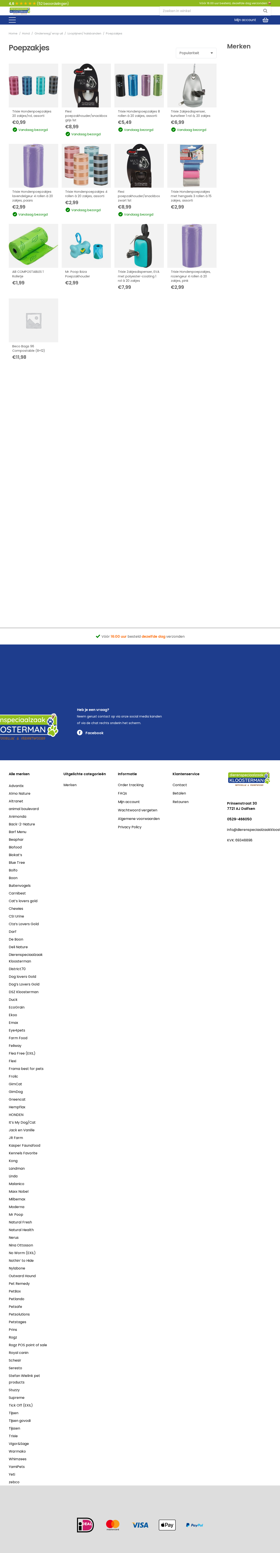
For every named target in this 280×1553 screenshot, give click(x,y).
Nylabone (17, 1268)
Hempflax (17, 1107)
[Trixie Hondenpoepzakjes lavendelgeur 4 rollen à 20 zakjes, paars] (33, 166)
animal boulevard (24, 808)
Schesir (15, 1360)
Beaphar (16, 839)
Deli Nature (18, 947)
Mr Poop (16, 1214)
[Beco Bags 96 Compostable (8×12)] (33, 320)
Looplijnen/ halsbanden (84, 33)
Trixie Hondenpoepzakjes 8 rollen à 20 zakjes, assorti (139, 113)
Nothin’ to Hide (21, 1260)
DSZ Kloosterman (23, 991)
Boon (13, 877)
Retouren (181, 801)
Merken (70, 784)
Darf (12, 931)
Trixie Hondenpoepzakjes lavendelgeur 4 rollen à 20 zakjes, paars (32, 196)
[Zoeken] (265, 11)
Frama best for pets (26, 1068)
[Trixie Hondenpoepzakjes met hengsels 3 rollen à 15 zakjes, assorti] (192, 166)
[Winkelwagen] (265, 20)
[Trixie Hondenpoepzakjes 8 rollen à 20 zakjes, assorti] (139, 85)
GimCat (15, 1084)
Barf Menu (17, 831)
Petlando (16, 1298)
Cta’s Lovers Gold (24, 923)
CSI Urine (16, 916)
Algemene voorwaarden (139, 818)
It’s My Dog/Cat (22, 1122)
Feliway (15, 1045)
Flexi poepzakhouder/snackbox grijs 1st (86, 115)
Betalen (179, 793)
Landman (17, 1168)
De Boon (16, 939)
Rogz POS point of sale (28, 1345)
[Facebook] (229, 850)
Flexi (12, 1061)
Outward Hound (22, 1275)
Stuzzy (14, 1389)
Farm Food (18, 1038)
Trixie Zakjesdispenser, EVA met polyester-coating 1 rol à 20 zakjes (138, 276)
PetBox (15, 1291)
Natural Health (21, 1229)
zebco (14, 1482)
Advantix (16, 785)
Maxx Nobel (18, 1191)
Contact (180, 784)
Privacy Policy (130, 827)
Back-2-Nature (22, 824)
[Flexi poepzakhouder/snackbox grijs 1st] (86, 85)
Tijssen (14, 1428)
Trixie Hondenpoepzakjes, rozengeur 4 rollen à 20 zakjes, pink (191, 276)
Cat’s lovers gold (23, 900)
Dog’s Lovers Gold (24, 984)
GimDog (16, 1091)
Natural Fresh (20, 1222)
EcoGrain (16, 1007)
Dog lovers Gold (22, 976)
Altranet (16, 801)
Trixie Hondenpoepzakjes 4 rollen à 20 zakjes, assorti (86, 193)
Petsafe (15, 1306)
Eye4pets (17, 1030)
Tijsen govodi (20, 1420)
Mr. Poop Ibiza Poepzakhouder (77, 274)
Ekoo (13, 1014)
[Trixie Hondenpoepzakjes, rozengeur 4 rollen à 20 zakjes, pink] (192, 246)
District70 (17, 968)
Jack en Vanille (22, 1130)
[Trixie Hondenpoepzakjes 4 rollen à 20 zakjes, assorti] (86, 166)
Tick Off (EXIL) (21, 1405)
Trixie (13, 1436)
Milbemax (17, 1199)
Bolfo (13, 870)
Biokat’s (15, 854)
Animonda (17, 816)
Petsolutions (19, 1314)
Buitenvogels (20, 885)
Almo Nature (19, 793)
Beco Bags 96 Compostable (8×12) (28, 348)
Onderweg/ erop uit (49, 33)
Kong (13, 1160)
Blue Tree (17, 862)
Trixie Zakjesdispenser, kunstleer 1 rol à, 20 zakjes (190, 113)
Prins (13, 1329)
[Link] (20, 11)
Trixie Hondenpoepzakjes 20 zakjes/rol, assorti (31, 113)
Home (13, 33)
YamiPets (17, 1466)
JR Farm (16, 1137)
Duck (13, 999)
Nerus (14, 1237)
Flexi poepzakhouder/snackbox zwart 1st (139, 196)
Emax (13, 1022)
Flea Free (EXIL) (22, 1053)
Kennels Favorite (23, 1153)
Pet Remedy (19, 1283)
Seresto (15, 1368)
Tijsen (13, 1413)
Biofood (15, 847)
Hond (26, 33)
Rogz (13, 1337)
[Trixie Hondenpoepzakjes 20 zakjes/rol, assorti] (33, 85)
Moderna (16, 1206)
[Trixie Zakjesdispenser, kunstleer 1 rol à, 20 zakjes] (192, 85)
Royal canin (18, 1352)
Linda (13, 1176)
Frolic (13, 1076)
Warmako (17, 1451)
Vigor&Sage (19, 1443)
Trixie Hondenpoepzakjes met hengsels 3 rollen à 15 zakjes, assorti (191, 196)
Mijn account (129, 801)
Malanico (16, 1183)
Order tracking (131, 784)
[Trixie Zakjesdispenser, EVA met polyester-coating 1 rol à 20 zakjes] (139, 246)
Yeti (12, 1474)
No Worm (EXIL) (22, 1252)
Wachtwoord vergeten (137, 810)
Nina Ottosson (21, 1245)
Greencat (17, 1099)
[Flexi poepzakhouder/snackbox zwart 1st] (139, 166)
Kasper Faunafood (24, 1145)
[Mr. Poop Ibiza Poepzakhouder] (86, 246)
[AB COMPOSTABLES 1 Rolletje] (33, 246)
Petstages (17, 1322)
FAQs (122, 793)
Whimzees (17, 1459)
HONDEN (16, 1114)
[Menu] (12, 19)
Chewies (16, 908)
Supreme (16, 1397)
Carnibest (17, 893)
